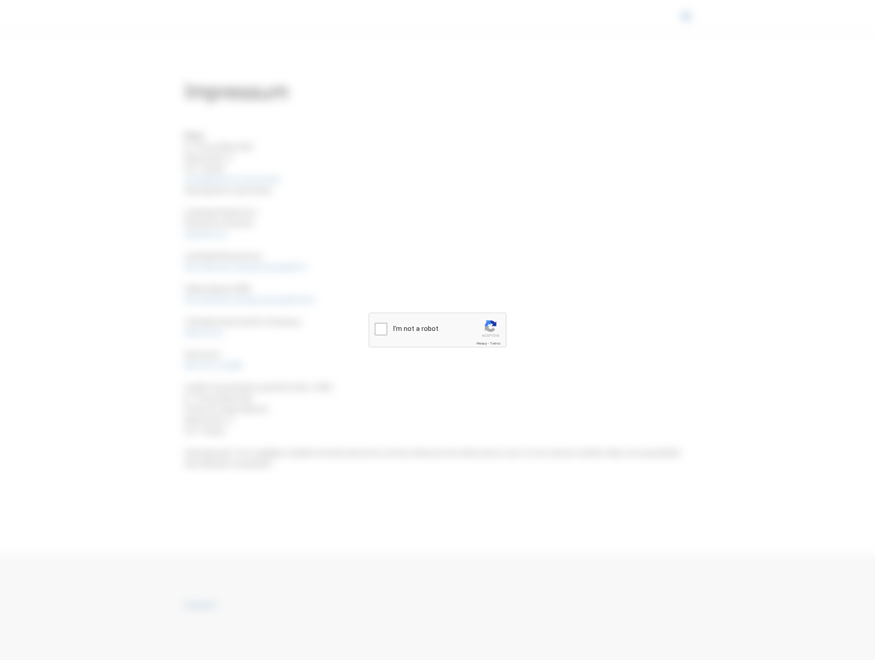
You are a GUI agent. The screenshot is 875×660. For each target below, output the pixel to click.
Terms (495, 343)
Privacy (481, 343)
